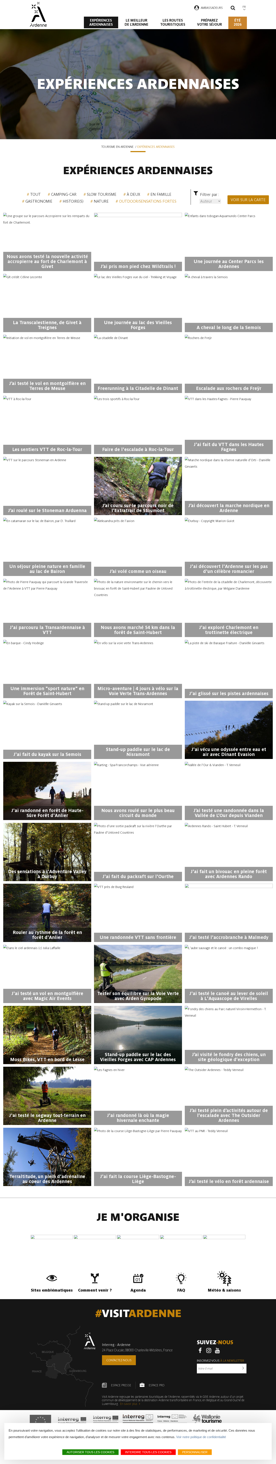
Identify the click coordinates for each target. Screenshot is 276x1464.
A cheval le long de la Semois (229, 327)
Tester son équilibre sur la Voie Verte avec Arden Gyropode (138, 996)
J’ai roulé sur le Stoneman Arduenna (47, 510)
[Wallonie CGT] (207, 1421)
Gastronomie (38, 201)
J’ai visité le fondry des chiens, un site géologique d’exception (229, 1057)
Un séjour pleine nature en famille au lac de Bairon (47, 569)
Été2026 (238, 22)
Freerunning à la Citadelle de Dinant (138, 388)
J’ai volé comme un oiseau (138, 571)
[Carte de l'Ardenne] (63, 1366)
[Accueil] (38, 14)
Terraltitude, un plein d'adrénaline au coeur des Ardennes (47, 1179)
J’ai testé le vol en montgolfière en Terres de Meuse (47, 386)
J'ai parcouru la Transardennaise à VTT (47, 630)
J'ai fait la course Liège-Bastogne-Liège (138, 1179)
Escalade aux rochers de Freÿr (228, 388)
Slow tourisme (101, 194)
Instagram (208, 1350)
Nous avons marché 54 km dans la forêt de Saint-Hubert (138, 630)
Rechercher (233, 8)
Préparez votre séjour (209, 22)
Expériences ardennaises (101, 22)
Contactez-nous (119, 1360)
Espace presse (121, 1385)
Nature (101, 201)
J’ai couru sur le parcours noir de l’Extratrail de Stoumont (138, 508)
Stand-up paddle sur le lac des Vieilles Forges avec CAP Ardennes (138, 1057)
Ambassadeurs (212, 7)
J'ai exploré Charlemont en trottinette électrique (228, 630)
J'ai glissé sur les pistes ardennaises (228, 693)
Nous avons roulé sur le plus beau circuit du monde (138, 813)
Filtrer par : (209, 194)
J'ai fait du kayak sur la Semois (47, 754)
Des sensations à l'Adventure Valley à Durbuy (47, 874)
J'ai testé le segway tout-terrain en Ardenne (47, 1118)
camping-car (64, 194)
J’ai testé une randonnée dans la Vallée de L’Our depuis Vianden (228, 813)
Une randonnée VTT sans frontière (138, 937)
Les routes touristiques (172, 22)
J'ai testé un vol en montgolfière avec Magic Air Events (47, 996)
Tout (35, 194)
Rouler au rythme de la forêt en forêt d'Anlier (47, 935)
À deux (133, 194)
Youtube (217, 1350)
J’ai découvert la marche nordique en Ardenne (228, 508)
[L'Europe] (40, 1422)
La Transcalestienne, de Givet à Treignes (47, 325)
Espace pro (156, 1385)
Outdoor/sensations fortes (147, 201)
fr (244, 6)
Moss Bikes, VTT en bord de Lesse (47, 1059)
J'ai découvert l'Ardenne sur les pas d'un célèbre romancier (229, 569)
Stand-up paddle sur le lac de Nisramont (138, 752)
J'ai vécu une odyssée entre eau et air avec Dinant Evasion (228, 752)
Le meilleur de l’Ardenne (136, 22)
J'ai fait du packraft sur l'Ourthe (138, 876)
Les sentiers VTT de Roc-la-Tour (47, 449)
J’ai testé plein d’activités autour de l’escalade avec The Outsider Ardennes (229, 1115)
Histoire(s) (73, 201)
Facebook (200, 1350)
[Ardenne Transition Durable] (172, 1421)
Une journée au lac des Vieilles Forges (138, 325)
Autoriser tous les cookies (90, 1452)
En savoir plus (128, 1404)
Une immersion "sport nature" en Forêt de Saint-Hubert (47, 691)
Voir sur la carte (248, 199)
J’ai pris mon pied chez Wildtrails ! (138, 266)
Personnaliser (194, 1452)
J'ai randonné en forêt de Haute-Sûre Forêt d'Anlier (47, 813)
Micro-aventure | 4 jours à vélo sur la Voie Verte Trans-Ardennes (137, 691)
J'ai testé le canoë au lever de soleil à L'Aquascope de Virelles (228, 996)
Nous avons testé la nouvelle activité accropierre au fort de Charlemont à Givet (47, 261)
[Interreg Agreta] (72, 1421)
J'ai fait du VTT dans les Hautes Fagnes (229, 447)
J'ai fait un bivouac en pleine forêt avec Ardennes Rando (229, 874)
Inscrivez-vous (220, 1360)
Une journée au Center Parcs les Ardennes (229, 264)
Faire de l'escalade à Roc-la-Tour (138, 449)
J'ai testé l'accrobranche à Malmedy (228, 937)
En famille (161, 194)
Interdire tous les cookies (148, 1452)
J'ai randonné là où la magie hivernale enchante (138, 1118)
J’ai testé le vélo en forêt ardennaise (229, 1181)
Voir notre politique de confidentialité (201, 1437)
